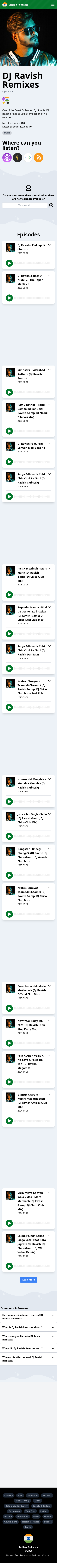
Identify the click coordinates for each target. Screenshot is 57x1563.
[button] (53, 4)
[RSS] (38, 157)
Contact (46, 1555)
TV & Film (30, 1511)
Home (9, 1555)
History (8, 1516)
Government (10, 1521)
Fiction (43, 1511)
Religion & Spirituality (17, 1506)
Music (7, 132)
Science (48, 1521)
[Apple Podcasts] (7, 157)
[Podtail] (17, 157)
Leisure (47, 1516)
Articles (36, 1555)
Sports (28, 1527)
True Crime (22, 1516)
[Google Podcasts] (28, 157)
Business (47, 1495)
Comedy (8, 1495)
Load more (28, 1279)
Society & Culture (41, 1506)
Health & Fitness (30, 1521)
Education (32, 1495)
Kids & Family (22, 1500)
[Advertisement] (28, 334)
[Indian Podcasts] (28, 1538)
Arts (20, 1495)
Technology (14, 1511)
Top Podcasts (22, 1555)
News (36, 1516)
